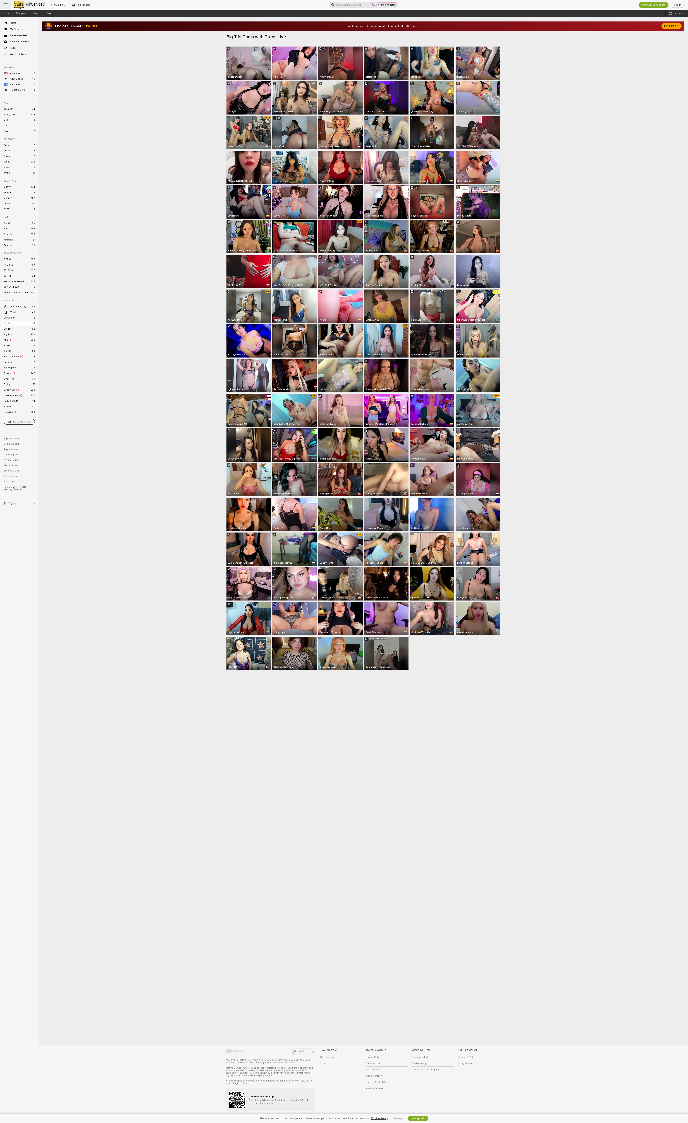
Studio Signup (11, 476)
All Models (9, 481)
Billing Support (11, 444)
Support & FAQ (11, 438)
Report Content (11, 449)
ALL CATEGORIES (21, 421)
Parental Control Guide (377, 1082)
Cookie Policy (379, 1118)
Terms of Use (11, 465)
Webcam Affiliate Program (425, 1069)
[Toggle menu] (5, 5)
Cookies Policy (374, 1076)
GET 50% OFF (671, 26)
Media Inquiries (11, 454)
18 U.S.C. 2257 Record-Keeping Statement (15, 488)
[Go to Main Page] (29, 5)
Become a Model (12, 471)
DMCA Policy (373, 1069)
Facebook (329, 1057)
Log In (677, 5)
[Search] (373, 4)
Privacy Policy (11, 460)
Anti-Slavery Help (375, 1088)
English (300, 1051)
